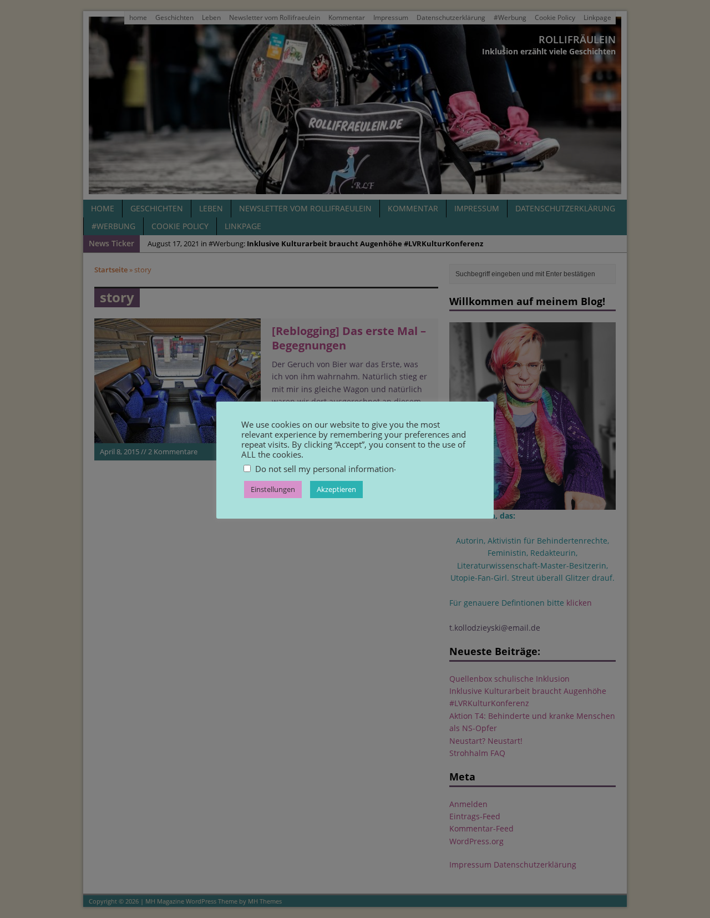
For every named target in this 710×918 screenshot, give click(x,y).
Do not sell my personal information (324, 468)
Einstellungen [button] (273, 489)
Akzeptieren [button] (336, 489)
